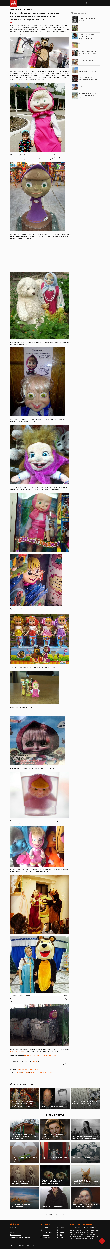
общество (38, 1069)
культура (25, 1069)
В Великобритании (17, 1051)
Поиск (91, 3)
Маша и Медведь (36, 1072)
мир (31, 1069)
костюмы (25, 1072)
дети (28, 9)
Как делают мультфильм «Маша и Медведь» (40, 1055)
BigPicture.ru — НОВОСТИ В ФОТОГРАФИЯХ (83, 1227)
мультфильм (47, 1072)
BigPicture (21, 9)
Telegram (34, 1061)
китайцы (18, 1072)
